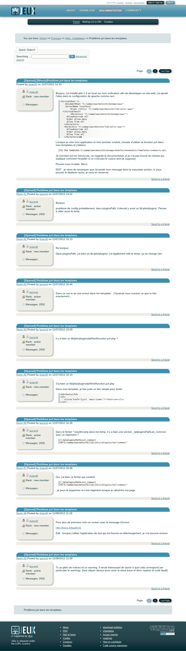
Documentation (110, 10)
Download (87, 10)
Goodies (108, 21)
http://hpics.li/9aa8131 (68, 527)
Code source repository (115, 645)
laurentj (43, 194)
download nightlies (112, 627)
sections (128, 3)
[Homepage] (23, 13)
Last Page (165, 71)
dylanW (33, 84)
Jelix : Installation (75, 38)
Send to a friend (160, 179)
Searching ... (23, 56)
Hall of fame (69, 634)
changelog (108, 631)
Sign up (159, 3)
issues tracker (110, 634)
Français (56, 38)
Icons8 (171, 630)
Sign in (151, 3)
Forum (76, 21)
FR (172, 3)
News (66, 627)
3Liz (30, 636)
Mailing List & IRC (92, 21)
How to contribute (112, 641)
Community (133, 10)
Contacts (67, 641)
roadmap (107, 638)
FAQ (65, 631)
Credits (66, 638)
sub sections (139, 3)
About (71, 10)
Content (120, 3)
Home (43, 38)
